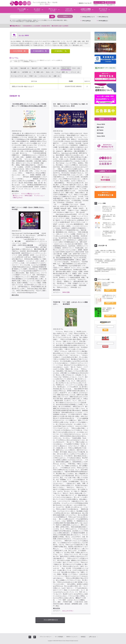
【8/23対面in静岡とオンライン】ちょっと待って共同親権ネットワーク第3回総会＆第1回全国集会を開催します (29, 105)
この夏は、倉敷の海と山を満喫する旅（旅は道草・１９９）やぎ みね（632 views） (104, 252)
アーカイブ (103, 10)
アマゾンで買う (110, 290)
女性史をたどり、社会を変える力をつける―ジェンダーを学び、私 (108, 208)
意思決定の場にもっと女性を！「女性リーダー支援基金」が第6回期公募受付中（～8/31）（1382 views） (105, 261)
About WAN (101, 124)
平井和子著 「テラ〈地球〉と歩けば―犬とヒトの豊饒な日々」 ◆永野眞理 (70, 303)
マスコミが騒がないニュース (30, 193)
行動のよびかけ (17, 197)
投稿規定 (26, 61)
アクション (53, 10)
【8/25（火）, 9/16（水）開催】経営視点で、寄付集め (109, 216)
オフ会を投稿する (40, 51)
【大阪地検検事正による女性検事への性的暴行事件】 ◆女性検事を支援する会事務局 (45, 26)
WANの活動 (28, 195)
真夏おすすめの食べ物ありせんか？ (23, 86)
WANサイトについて (85, 3)
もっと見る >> (112, 239)
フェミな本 (21, 10)
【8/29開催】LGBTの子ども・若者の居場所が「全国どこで (109, 233)
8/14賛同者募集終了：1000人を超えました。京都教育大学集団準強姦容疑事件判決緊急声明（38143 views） (105, 269)
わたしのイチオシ (67, 611)
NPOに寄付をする (103, 16)
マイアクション (39, 195)
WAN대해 (100, 133)
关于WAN (100, 130)
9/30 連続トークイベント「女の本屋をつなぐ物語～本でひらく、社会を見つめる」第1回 (70, 105)
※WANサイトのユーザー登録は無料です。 (105, 5)
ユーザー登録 (100, 2)
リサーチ (69, 10)
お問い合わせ (92, 636)
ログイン (111, 2)
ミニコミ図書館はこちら (64, 16)
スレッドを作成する (19, 51)
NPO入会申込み (86, 20)
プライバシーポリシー (45, 636)
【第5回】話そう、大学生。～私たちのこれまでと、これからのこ (108, 224)
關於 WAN (100, 127)
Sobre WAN (101, 136)
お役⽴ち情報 (86, 10)
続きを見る (15, 191)
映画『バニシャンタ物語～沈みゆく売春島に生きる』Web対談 (28, 208)
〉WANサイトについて (105, 119)
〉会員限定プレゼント (105, 171)
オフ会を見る (60, 51)
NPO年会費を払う (103, 20)
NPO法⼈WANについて (88, 16)
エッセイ (37, 10)
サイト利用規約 (59, 636)
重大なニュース (17, 195)
